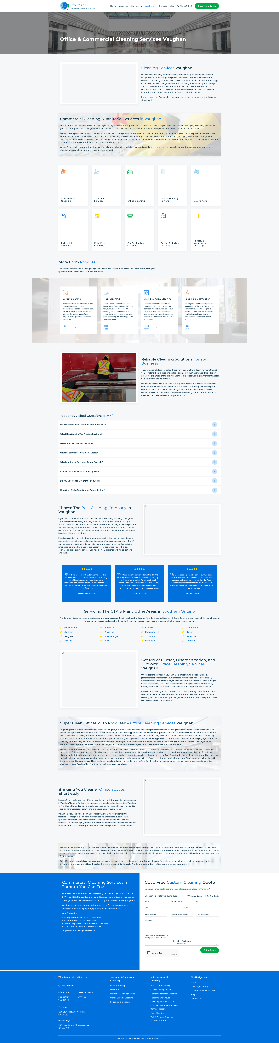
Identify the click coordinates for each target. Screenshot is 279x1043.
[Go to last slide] (61, 583)
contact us (185, 97)
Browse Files (181, 943)
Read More (66, 196)
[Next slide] (218, 583)
